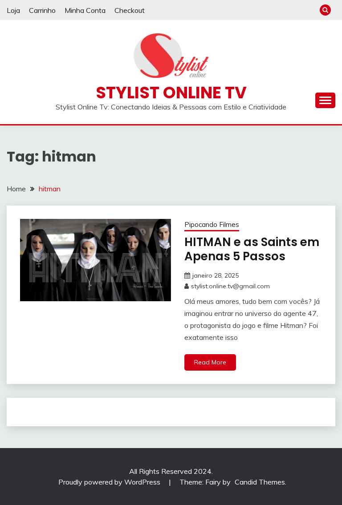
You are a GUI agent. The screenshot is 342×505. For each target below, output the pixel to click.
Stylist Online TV (171, 92)
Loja (13, 10)
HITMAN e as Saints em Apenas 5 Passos (251, 249)
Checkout (129, 10)
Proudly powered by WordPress (110, 481)
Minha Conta (85, 10)
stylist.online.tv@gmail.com (230, 286)
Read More (210, 362)
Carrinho (42, 10)
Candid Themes (260, 481)
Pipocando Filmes (211, 224)
